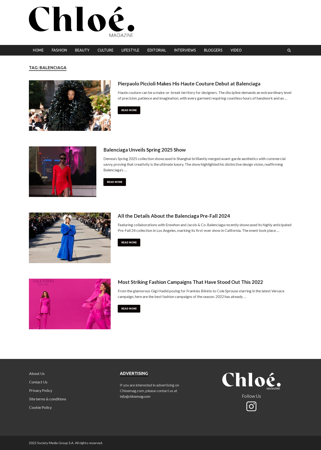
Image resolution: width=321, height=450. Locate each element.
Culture (106, 50)
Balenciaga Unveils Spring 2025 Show (144, 150)
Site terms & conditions (47, 399)
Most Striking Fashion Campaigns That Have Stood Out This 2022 (190, 282)
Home (38, 50)
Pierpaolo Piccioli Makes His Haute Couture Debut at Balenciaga (189, 83)
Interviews (185, 50)
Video (236, 50)
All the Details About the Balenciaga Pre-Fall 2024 (174, 216)
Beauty (82, 50)
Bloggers (213, 50)
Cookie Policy (40, 407)
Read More (129, 110)
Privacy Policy (40, 390)
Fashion (59, 50)
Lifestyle (130, 50)
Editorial (156, 50)
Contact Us (38, 382)
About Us (37, 373)
